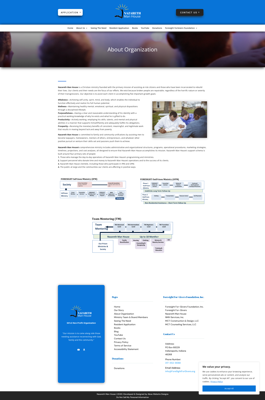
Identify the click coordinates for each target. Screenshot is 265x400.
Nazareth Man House (175, 313)
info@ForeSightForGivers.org (180, 371)
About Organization (124, 313)
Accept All (229, 388)
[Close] (256, 364)
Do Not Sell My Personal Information (132, 397)
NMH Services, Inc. (174, 317)
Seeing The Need (98, 28)
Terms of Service (122, 345)
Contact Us (188, 12)
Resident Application (119, 28)
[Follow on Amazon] (84, 349)
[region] (229, 378)
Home (70, 28)
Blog (116, 331)
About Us (80, 28)
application (69, 12)
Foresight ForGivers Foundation (180, 28)
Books (135, 28)
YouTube (145, 28)
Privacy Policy (216, 381)
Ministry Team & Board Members (131, 317)
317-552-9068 (173, 362)
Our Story (119, 310)
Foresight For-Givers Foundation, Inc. (184, 306)
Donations (157, 28)
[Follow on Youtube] (78, 349)
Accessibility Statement (126, 349)
